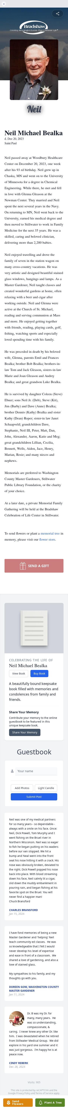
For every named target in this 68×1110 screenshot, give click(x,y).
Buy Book (39, 673)
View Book (18, 673)
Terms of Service (44, 1093)
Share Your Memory (24, 732)
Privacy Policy (23, 1093)
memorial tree (50, 533)
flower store (47, 539)
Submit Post (34, 797)
